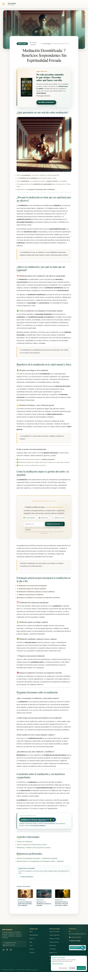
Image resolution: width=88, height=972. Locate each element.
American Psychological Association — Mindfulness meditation (37, 858)
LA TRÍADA (52, 949)
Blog (31, 942)
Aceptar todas (81, 968)
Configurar (72, 968)
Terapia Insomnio (54, 942)
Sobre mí (32, 938)
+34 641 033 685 (75, 937)
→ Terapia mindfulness (26, 876)
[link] (44, 821)
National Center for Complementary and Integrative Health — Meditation (40, 861)
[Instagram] (3, 949)
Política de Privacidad (57, 963)
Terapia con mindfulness (24, 841)
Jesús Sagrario (47, 43)
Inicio (31, 931)
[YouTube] (7, 949)
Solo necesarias (63, 968)
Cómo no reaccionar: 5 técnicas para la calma (32, 844)
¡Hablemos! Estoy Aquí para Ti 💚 (36, 819)
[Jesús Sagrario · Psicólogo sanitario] (13, 4)
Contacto (32, 952)
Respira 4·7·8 (53, 952)
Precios (32, 949)
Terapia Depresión (54, 935)
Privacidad (28, 529)
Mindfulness (52, 945)
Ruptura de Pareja (54, 938)
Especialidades (34, 935)
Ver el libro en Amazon (46, 102)
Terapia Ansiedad (54, 931)
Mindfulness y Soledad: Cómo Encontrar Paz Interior (34, 847)
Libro (31, 945)
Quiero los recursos (53, 524)
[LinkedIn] (10, 949)
